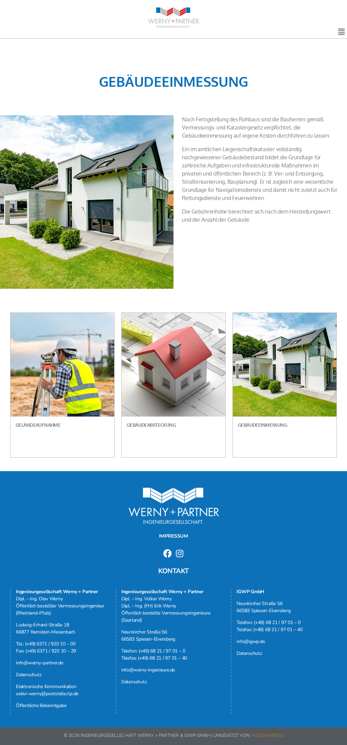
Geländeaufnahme (38, 425)
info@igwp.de (251, 641)
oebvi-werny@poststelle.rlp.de (47, 693)
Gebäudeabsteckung (151, 425)
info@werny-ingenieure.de (148, 670)
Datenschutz (28, 674)
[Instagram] (179, 553)
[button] (341, 31)
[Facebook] (168, 553)
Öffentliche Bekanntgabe (41, 705)
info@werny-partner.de (39, 663)
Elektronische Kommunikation (46, 686)
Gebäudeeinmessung (262, 425)
